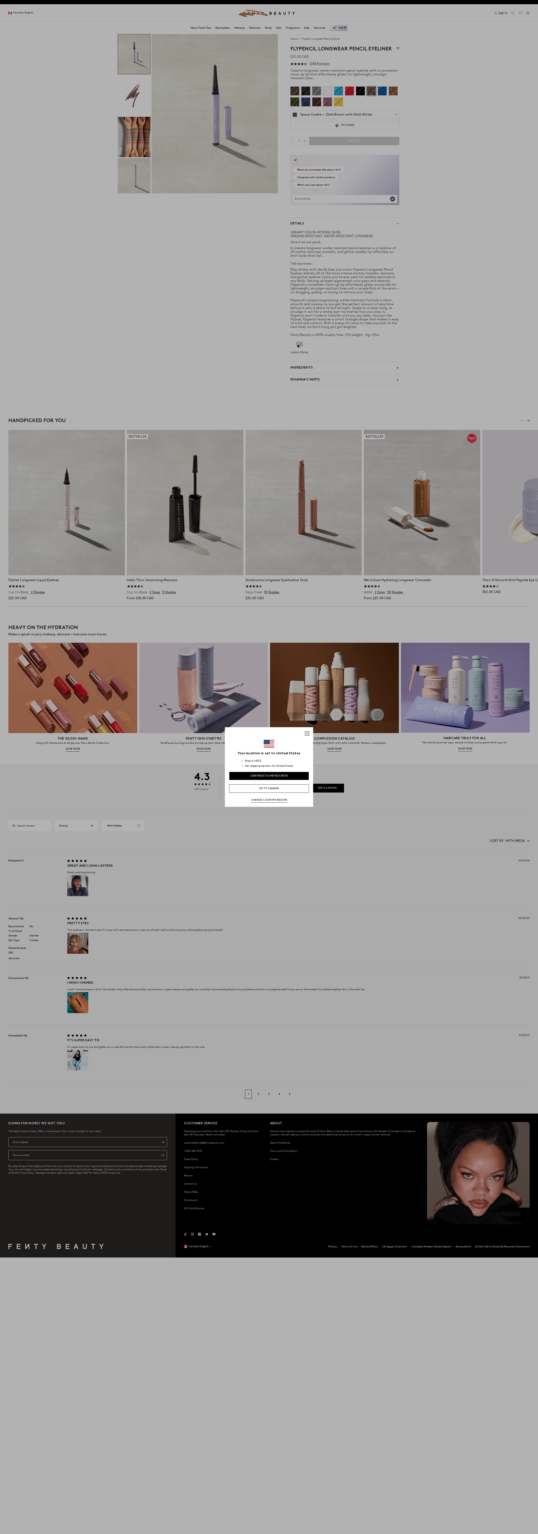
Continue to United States (269, 776)
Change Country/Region (269, 800)
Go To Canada (269, 788)
